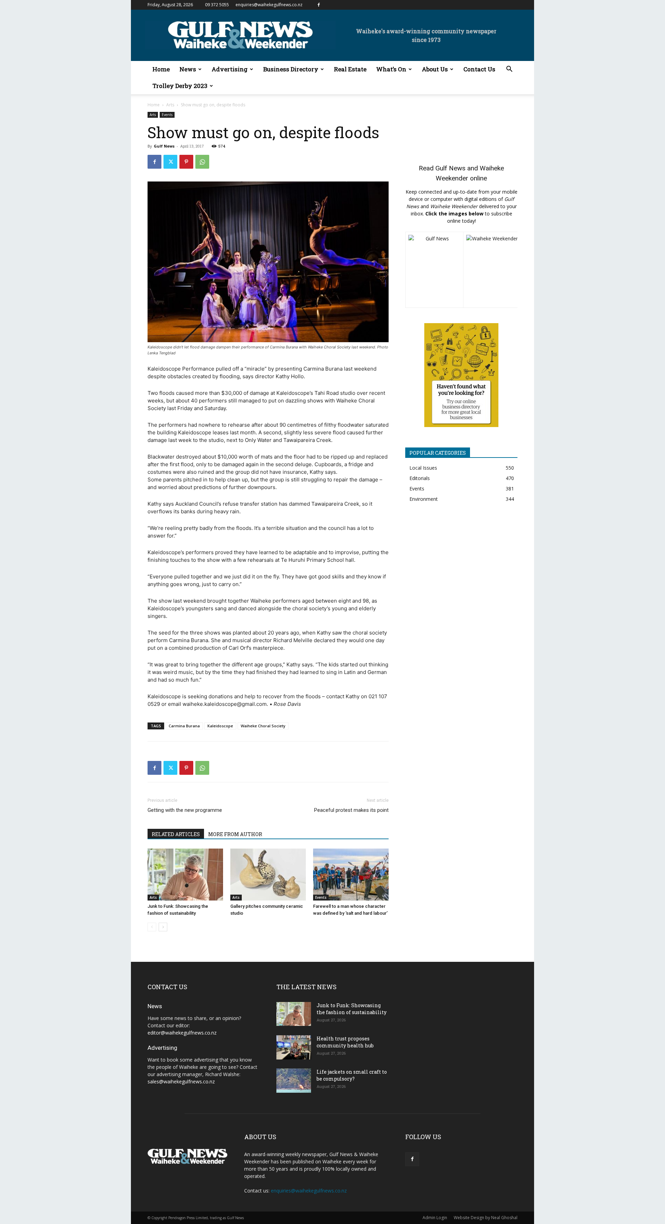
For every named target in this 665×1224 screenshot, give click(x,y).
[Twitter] (170, 162)
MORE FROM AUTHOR (235, 834)
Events (167, 114)
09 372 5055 (217, 5)
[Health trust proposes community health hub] (293, 1047)
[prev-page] (152, 927)
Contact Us (479, 69)
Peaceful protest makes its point (351, 810)
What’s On (391, 69)
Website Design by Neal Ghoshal (485, 1218)
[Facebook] (318, 5)
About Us (435, 69)
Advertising (230, 69)
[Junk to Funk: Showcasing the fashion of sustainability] (185, 875)
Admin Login (435, 1218)
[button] (509, 69)
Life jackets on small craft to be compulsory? (352, 1075)
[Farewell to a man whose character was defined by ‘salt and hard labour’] (351, 875)
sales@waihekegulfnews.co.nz (181, 1081)
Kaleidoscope (220, 725)
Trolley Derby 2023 (179, 86)
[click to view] (434, 270)
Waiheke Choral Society (263, 725)
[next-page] (163, 927)
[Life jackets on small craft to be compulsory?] (293, 1080)
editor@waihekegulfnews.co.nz (182, 1032)
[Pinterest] (186, 162)
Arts (170, 105)
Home (161, 69)
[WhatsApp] (202, 162)
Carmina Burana (184, 725)
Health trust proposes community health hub (345, 1042)
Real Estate (350, 69)
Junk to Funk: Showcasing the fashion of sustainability (352, 1008)
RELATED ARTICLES (176, 834)
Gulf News (164, 146)
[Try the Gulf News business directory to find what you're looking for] (461, 375)
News (187, 69)
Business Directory (290, 69)
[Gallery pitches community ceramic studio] (268, 875)
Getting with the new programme (185, 810)
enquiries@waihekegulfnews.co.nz (269, 5)
